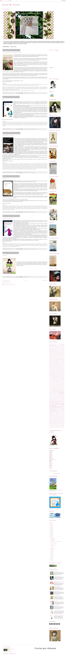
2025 (51, 523)
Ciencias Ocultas (59, 355)
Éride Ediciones (51, 458)
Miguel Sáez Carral (57, 399)
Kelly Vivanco (56, 382)
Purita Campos (62, 416)
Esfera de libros (51, 463)
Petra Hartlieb (56, 414)
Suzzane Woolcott (59, 423)
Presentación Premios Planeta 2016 (56, 416)
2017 (51, 531)
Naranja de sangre (57, 400)
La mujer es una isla (8, 218)
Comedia (55, 356)
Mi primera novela (56, 398)
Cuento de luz (62, 358)
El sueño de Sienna (58, 367)
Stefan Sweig (56, 422)
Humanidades (57, 378)
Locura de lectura (10, 5)
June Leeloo (62, 381)
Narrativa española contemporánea (30, 172)
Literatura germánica (56, 392)
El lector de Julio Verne (8, 135)
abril (51, 554)
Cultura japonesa (54, 359)
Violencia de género (62, 427)
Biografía (63, 350)
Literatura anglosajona (56, 390)
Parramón (50, 468)
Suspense (55, 423)
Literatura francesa (51, 392)
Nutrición (50, 412)
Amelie (52, 347)
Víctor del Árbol (51, 427)
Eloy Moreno (53, 368)
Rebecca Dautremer (51, 417)
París (52, 413)
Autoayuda (55, 349)
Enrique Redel (60, 368)
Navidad (62, 407)
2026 (51, 522)
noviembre (52, 539)
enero (52, 557)
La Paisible (59, 385)
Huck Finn (53, 378)
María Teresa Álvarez (60, 396)
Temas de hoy (51, 455)
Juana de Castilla (53, 381)
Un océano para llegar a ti (58, 425)
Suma (53, 423)
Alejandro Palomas (54, 345)
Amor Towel (54, 347)
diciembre (52, 538)
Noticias (61, 408)
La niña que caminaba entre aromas (53, 385)
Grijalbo (50, 460)
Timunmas (50, 456)
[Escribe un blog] (19, 93)
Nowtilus (50, 464)
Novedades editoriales (56, 409)
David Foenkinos (56, 360)
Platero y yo (62, 414)
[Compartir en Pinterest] (22, 93)
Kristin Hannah (62, 382)
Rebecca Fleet (56, 417)
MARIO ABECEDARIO (6, 46)
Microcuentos (53, 399)
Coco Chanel (62, 355)
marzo (52, 555)
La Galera (50, 451)
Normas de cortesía (57, 408)
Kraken (59, 382)
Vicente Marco (62, 426)
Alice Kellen (58, 345)
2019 (51, 529)
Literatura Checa (58, 391)
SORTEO (52, 422)
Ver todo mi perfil (10, 651)
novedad (63, 408)
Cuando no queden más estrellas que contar (56, 358)
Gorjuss (53, 376)
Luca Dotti (63, 395)
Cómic (62, 356)
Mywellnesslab (53, 400)
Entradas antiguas (44, 280)
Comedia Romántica (58, 356)
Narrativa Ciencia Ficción (55, 401)
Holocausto (50, 378)
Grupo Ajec (50, 453)
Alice (4, 99)
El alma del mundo (51, 363)
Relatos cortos (62, 417)
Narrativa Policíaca (51, 407)
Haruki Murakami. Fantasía (56, 377)
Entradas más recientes (6, 280)
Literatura (52, 390)
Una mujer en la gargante (54, 426)
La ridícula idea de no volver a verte (58, 615)
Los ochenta (58, 394)
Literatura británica (53, 391)
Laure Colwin (59, 389)
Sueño (52, 423)
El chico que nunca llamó (58, 365)
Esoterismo (54, 369)
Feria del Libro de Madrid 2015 (58, 373)
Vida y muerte (58, 427)
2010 (51, 560)
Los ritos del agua (56, 395)
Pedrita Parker (52, 414)
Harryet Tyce (51, 377)
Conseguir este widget (57, 473)
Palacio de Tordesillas (60, 412)
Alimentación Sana (59, 346)
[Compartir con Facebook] (21, 93)
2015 (51, 533)
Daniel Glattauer (61, 359)
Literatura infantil (61, 392)
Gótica (55, 376)
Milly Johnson (60, 399)
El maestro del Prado (56, 591)
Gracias (57, 376)
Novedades (51, 409)
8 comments (13, 172)
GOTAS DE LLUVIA (13, 46)
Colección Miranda (51, 356)
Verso (58, 426)
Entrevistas (63, 368)
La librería (5, 179)
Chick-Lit (52, 355)
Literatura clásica (62, 391)
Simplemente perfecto (60, 421)
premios (50, 416)
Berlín (58, 350)
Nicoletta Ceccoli (53, 408)
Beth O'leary (60, 350)
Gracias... (5, 255)
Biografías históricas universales (53, 351)
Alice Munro (61, 345)
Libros (61, 389)
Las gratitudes (52, 389)
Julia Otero (60, 381)
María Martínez (56, 396)
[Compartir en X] (20, 93)
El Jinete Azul (51, 466)
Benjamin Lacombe (54, 350)
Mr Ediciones (51, 454)
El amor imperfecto (56, 571)
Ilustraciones (62, 378)
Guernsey (59, 376)
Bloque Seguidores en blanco (53, 352)
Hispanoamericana (62, 377)
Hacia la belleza (62, 376)
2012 (51, 537)
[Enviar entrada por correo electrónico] (16, 172)
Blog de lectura (60, 351)
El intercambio (62, 365)
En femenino (56, 368)
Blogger (15, 653)
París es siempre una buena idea (57, 413)
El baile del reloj (62, 363)
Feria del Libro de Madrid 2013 (58, 372)
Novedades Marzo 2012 (61, 409)
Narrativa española (54, 403)
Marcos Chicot (52, 396)
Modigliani (50, 400)
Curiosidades (57, 359)
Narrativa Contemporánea (61, 401)
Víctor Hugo (54, 427)
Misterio (63, 399)
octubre (52, 540)
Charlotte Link (60, 354)
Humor (60, 378)
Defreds (63, 360)
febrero (52, 556)
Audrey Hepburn (51, 349)
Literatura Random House (52, 459)
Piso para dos (59, 414)
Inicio (25, 280)
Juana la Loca (57, 381)
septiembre (52, 548)
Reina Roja (59, 417)
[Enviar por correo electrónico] (18, 93)
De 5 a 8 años (60, 360)
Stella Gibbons (60, 422)
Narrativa (61, 400)
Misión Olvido (56, 601)
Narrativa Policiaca (61, 406)
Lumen (50, 396)
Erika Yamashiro (51, 369)
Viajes (60, 426)
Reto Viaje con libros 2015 (56, 418)
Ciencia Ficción (55, 355)
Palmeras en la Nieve (57, 586)
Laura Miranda (56, 389)
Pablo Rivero (56, 412)
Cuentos (50, 359)
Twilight (54, 425)
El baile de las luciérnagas (57, 363)
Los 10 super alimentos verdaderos (53, 394)
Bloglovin (63, 351)
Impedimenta (51, 457)
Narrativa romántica (57, 407)
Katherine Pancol (51, 382)
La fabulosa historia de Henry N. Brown (12, 53)
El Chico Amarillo (59, 364)
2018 (51, 530)
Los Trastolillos (60, 395)
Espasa (50, 462)
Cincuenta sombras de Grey (57, 576)
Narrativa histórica (56, 406)
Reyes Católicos (61, 418)
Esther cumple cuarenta (59, 369)
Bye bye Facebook (62, 352)
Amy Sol (57, 347)
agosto (52, 549)
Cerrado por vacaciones (56, 354)
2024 (51, 524)
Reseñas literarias (51, 418)
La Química (56, 386)
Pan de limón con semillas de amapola (59, 610)
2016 (51, 532)
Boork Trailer (58, 352)
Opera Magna (53, 412)
